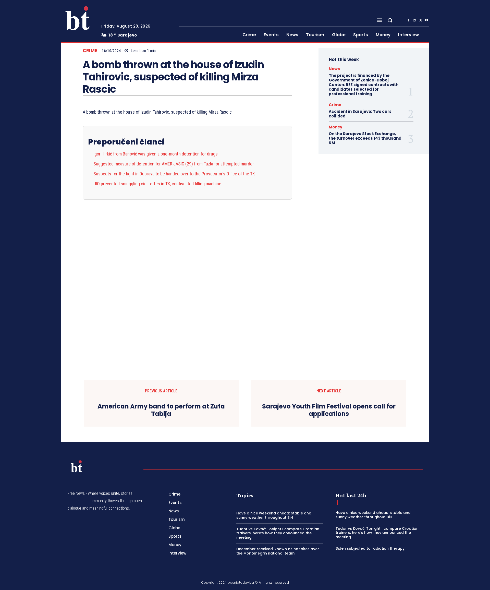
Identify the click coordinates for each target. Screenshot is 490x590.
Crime (90, 51)
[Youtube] (427, 20)
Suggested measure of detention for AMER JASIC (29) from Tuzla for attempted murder (173, 163)
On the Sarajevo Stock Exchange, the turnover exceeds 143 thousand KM (365, 138)
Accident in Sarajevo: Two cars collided (360, 114)
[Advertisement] (187, 276)
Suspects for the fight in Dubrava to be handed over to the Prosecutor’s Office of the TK (174, 173)
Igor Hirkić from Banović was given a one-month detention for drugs (155, 153)
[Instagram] (414, 20)
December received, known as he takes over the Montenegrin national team (277, 551)
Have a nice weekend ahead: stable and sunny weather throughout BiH (273, 515)
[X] (421, 20)
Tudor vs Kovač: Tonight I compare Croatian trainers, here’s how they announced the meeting (277, 533)
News (334, 69)
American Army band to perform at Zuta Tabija (161, 410)
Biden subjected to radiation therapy (370, 548)
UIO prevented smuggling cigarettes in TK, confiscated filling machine (157, 183)
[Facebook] (408, 20)
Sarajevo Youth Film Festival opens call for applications (329, 410)
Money (335, 127)
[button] (390, 20)
